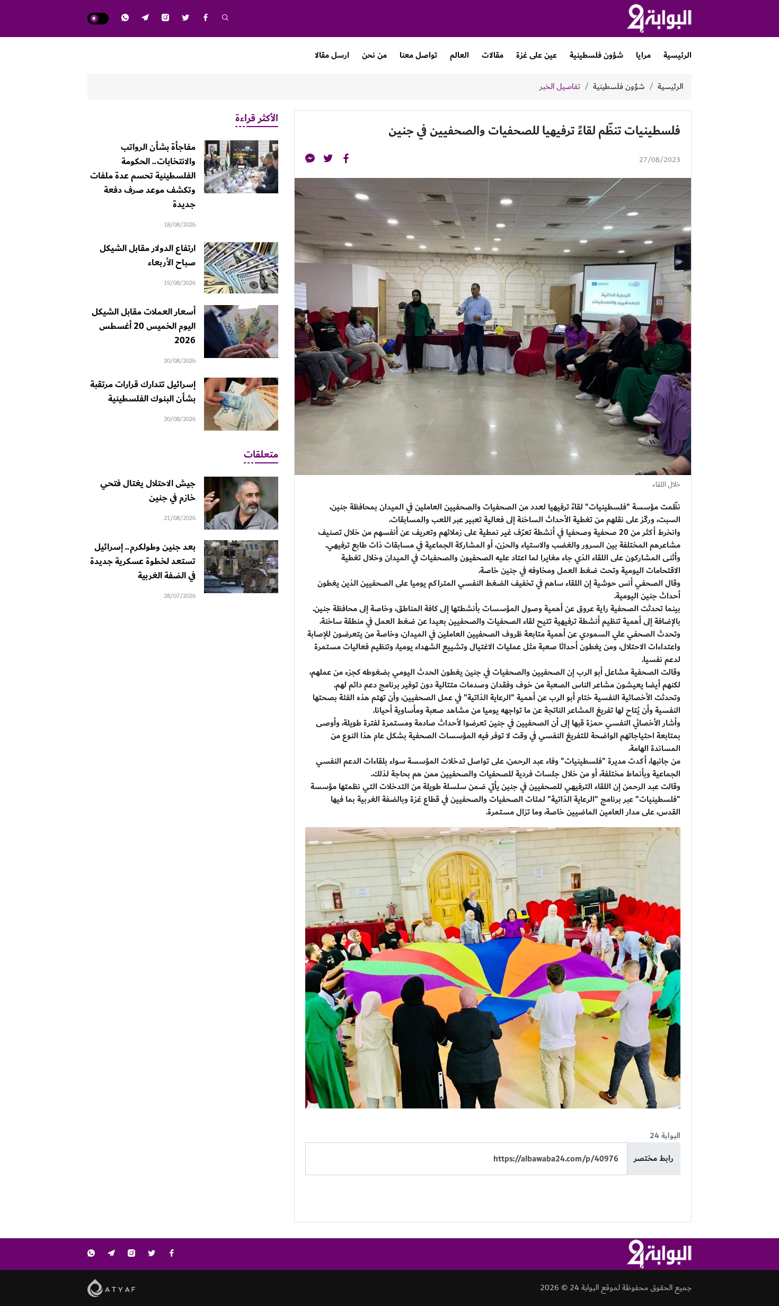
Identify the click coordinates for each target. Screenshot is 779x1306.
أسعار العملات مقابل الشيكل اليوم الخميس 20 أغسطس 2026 (144, 326)
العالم (459, 55)
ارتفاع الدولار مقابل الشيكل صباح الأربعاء (148, 255)
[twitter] (185, 18)
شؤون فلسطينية (596, 55)
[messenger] (310, 160)
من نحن (374, 55)
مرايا (643, 55)
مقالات (492, 55)
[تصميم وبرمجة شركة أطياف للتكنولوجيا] (111, 1288)
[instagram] (165, 18)
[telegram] (145, 18)
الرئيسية (677, 55)
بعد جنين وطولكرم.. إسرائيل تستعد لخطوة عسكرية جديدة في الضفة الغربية (143, 561)
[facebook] (205, 18)
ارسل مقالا (332, 55)
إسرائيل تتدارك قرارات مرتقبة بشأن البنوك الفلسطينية (143, 392)
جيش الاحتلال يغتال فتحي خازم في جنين (148, 491)
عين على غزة (536, 55)
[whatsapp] (125, 18)
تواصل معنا (418, 55)
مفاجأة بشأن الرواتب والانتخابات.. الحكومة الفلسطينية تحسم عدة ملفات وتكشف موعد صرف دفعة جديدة (143, 175)
